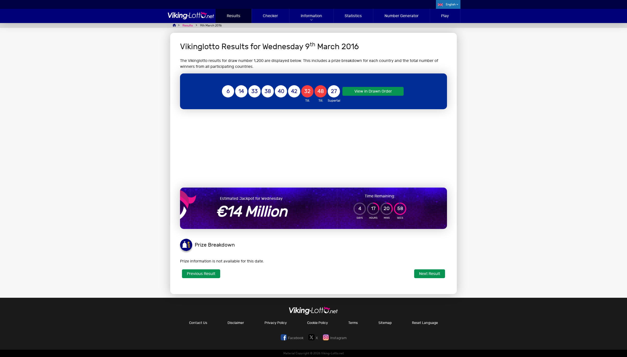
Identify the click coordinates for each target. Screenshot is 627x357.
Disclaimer (236, 323)
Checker (270, 15)
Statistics (353, 15)
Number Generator (402, 15)
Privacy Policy (276, 323)
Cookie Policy (317, 323)
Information (311, 15)
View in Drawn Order (373, 91)
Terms (353, 323)
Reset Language (425, 323)
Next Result (429, 273)
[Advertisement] (313, 148)
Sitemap (385, 323)
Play (445, 15)
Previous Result (201, 273)
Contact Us (198, 323)
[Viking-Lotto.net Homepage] (191, 18)
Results (233, 15)
